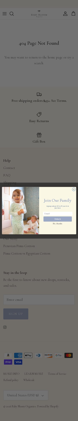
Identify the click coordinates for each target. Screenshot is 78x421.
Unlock (57, 219)
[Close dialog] (73, 189)
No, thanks (57, 223)
